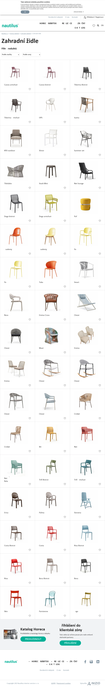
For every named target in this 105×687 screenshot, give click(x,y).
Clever (76, 315)
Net (75, 447)
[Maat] (52, 335)
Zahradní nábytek (26, 33)
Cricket (77, 414)
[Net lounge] (87, 171)
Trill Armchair (80, 480)
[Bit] (52, 434)
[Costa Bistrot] (17, 533)
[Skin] (17, 598)
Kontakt (75, 17)
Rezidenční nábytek (55, 17)
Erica (6, 513)
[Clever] (87, 302)
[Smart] (87, 269)
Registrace (99, 17)
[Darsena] (87, 500)
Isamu (76, 118)
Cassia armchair (11, 85)
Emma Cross (44, 315)
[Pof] (87, 203)
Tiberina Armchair (12, 118)
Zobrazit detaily (78, 12)
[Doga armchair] (52, 203)
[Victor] (52, 138)
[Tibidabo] (17, 171)
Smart (76, 282)
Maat (41, 348)
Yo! (75, 249)
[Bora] (87, 566)
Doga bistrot (9, 216)
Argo (76, 611)
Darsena (77, 513)
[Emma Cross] (52, 302)
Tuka (41, 282)
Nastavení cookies (64, 683)
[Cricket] (87, 401)
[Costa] (52, 533)
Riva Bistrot (79, 546)
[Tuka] (52, 269)
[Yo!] (87, 236)
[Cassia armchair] (17, 72)
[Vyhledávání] (98, 25)
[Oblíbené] (94, 25)
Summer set (79, 151)
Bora (76, 579)
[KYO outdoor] (17, 138)
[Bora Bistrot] (52, 566)
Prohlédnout (33, 639)
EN (102, 25)
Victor (41, 151)
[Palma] (52, 500)
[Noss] (17, 302)
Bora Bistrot (44, 579)
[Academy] (17, 236)
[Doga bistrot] (17, 203)
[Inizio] (93, 684)
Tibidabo (8, 184)
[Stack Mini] (52, 171)
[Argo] (87, 598)
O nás (67, 17)
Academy (8, 249)
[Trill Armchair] (87, 467)
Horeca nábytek (48, 23)
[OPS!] (52, 105)
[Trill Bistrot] (52, 467)
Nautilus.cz (5, 33)
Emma (76, 348)
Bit (40, 447)
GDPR (53, 683)
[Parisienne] (52, 598)
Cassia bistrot (45, 85)
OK (25, 12)
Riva (6, 579)
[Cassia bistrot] (52, 72)
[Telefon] (85, 661)
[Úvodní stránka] (10, 25)
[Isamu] (87, 105)
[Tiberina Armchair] (17, 105)
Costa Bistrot (9, 546)
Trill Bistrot (44, 480)
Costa (41, 546)
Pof (75, 216)
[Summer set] (87, 138)
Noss (6, 315)
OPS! (41, 118)
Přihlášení (90, 17)
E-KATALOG (80, 28)
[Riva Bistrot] (87, 533)
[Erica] (17, 500)
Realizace (67, 23)
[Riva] (17, 566)
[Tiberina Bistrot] (87, 72)
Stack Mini (43, 184)
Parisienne (43, 611)
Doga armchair (45, 216)
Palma (41, 513)
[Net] (87, 434)
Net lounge (79, 184)
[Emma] (87, 335)
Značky (81, 23)
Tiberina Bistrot (80, 85)
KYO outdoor (9, 151)
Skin (6, 611)
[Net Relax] (17, 467)
